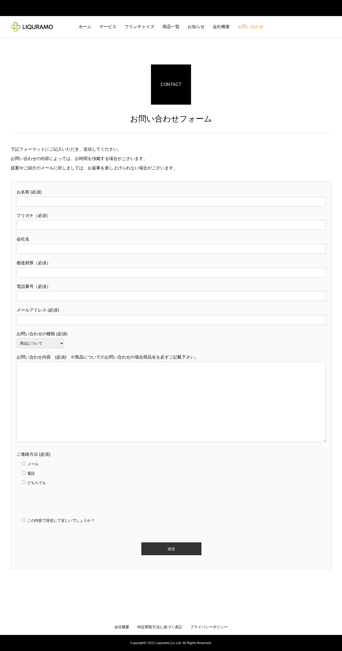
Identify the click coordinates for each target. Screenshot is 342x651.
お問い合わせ (250, 26)
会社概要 (221, 26)
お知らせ (196, 26)
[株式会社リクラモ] (32, 27)
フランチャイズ (139, 26)
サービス (107, 26)
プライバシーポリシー (209, 627)
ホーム (85, 26)
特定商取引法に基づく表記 (159, 627)
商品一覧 (171, 26)
